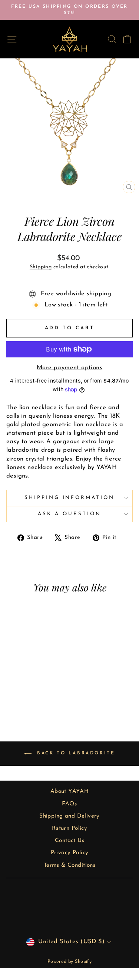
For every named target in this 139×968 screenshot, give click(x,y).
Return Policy (69, 828)
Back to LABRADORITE (74, 753)
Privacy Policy (70, 853)
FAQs (69, 804)
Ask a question (70, 514)
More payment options (69, 368)
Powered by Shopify (69, 961)
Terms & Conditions (69, 865)
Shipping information (69, 497)
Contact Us (69, 840)
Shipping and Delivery (69, 816)
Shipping (41, 267)
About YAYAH (69, 791)
